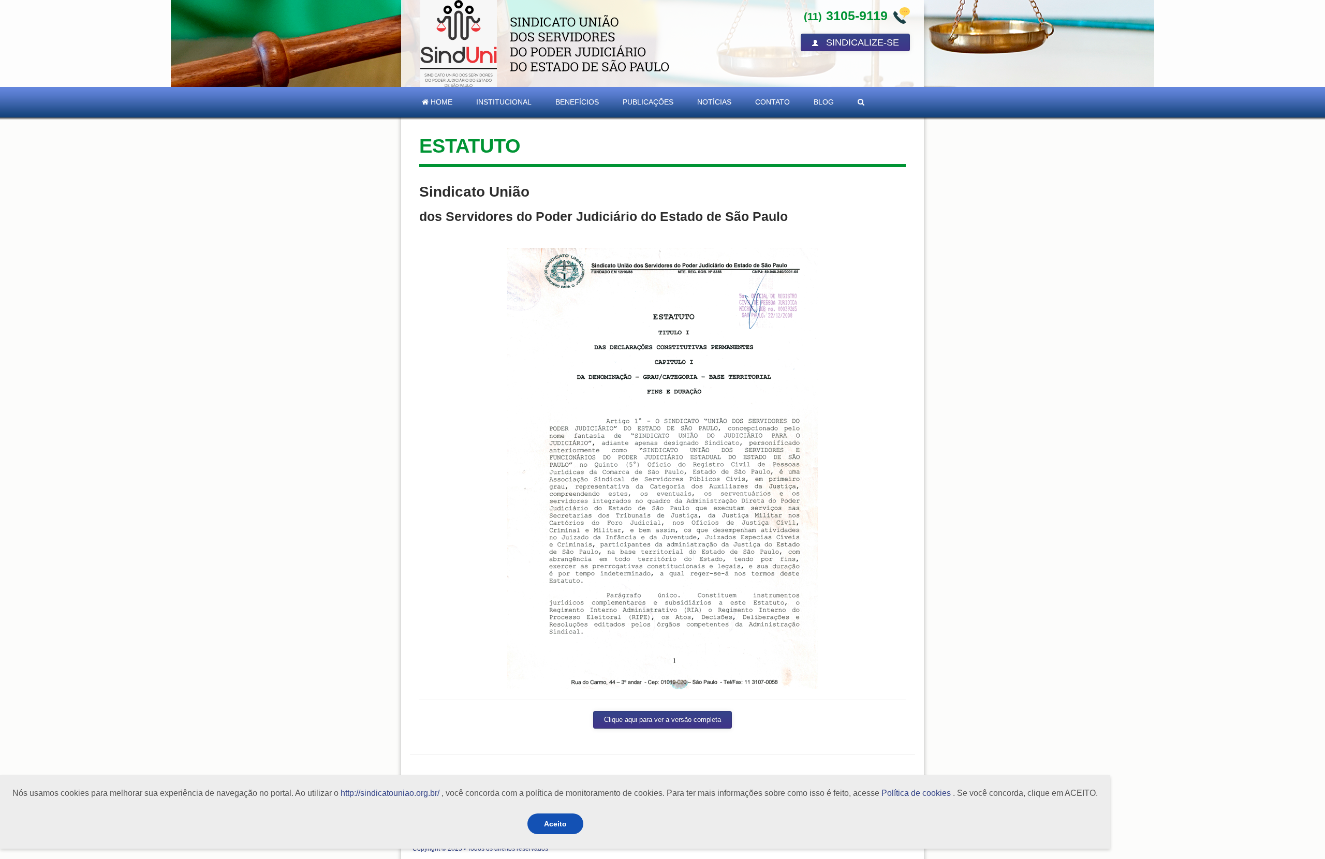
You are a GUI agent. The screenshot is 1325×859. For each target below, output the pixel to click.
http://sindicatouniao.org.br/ (390, 793)
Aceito (555, 824)
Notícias (714, 102)
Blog (824, 102)
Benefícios (577, 102)
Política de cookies (916, 793)
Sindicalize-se (861, 42)
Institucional (504, 102)
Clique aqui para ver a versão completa (662, 719)
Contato (772, 102)
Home (440, 102)
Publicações (648, 102)
